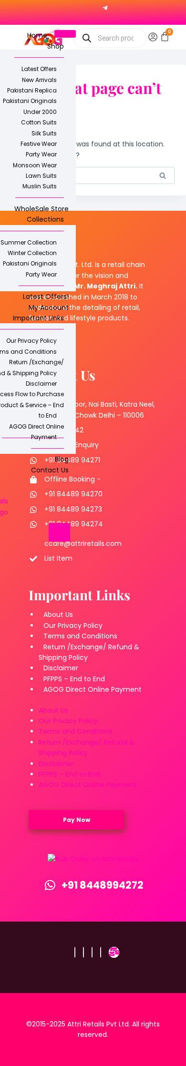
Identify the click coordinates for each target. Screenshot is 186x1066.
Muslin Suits (39, 186)
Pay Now (76, 820)
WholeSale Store (41, 209)
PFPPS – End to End (74, 679)
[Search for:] (93, 175)
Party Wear (41, 274)
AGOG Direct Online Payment (36, 431)
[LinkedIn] (100, 952)
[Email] (114, 952)
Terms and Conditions (80, 636)
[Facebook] (74, 952)
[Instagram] (83, 952)
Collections (45, 219)
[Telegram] (105, 7)
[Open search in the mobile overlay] (110, 38)
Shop (55, 46)
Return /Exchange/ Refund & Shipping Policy (89, 652)
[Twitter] (92, 952)
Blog (62, 459)
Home (37, 35)
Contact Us (50, 470)
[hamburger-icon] (65, 34)
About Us (58, 614)
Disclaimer (60, 668)
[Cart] (165, 36)
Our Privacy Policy (73, 625)
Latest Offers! (46, 296)
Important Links (38, 318)
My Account (49, 307)
